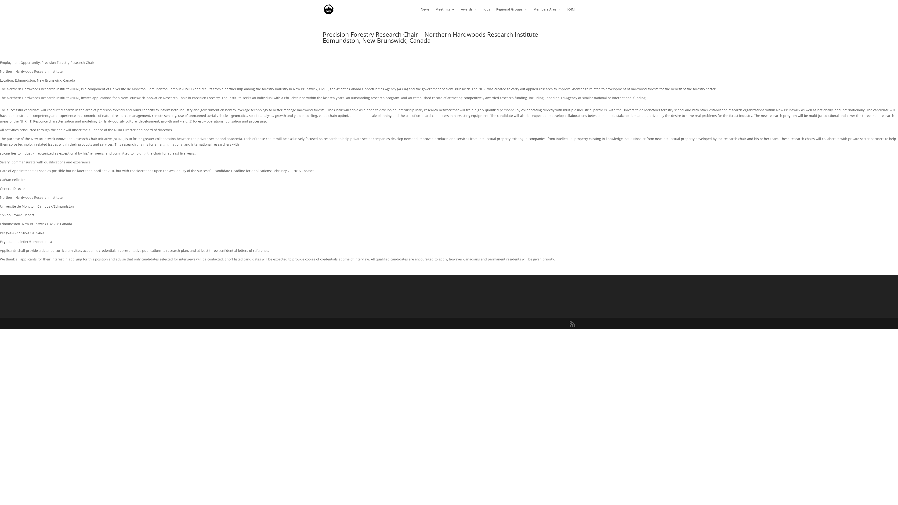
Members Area (545, 9)
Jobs (486, 9)
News (425, 9)
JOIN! (571, 9)
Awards (467, 9)
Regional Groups (509, 9)
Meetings (442, 9)
